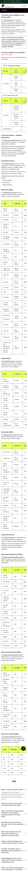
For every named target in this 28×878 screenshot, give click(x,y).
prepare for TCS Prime (9, 792)
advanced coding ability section (12, 736)
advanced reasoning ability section (13, 655)
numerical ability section (10, 192)
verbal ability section (9, 361)
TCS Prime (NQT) (8, 20)
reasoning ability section (10, 434)
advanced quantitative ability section (13, 557)
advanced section (8, 537)
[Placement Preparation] (3, 5)
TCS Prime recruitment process (12, 140)
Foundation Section (9, 163)
